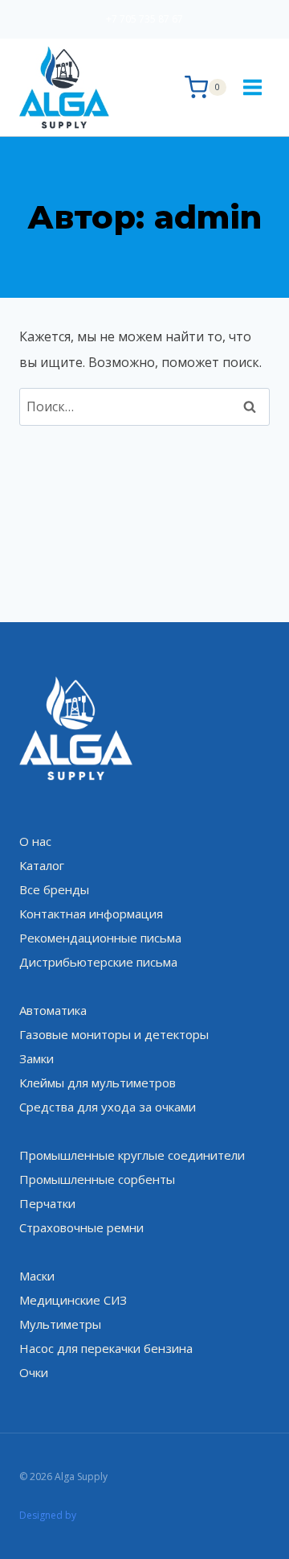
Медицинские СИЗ (73, 1300)
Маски (37, 1276)
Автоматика (53, 1010)
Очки (33, 1372)
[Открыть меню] (252, 87)
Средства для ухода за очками (107, 1107)
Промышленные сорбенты (97, 1179)
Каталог (41, 865)
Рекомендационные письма (100, 938)
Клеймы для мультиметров (97, 1082)
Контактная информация (91, 913)
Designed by (47, 1515)
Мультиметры (60, 1324)
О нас (35, 841)
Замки (36, 1058)
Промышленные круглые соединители (132, 1155)
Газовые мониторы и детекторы (114, 1034)
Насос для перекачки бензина (106, 1348)
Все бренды (54, 889)
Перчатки (47, 1203)
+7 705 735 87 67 (144, 19)
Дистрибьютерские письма (98, 962)
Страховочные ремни (81, 1227)
